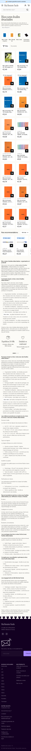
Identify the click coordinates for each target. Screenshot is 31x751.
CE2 (2, 675)
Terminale (3, 701)
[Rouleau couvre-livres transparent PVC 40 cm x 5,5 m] (8, 242)
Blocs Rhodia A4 (5, 27)
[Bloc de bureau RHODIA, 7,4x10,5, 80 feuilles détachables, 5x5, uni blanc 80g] (22, 214)
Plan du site (19, 683)
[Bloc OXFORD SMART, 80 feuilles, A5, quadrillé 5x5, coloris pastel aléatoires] (22, 124)
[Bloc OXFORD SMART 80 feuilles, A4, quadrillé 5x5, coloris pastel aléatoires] (22, 147)
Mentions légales (5, 726)
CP (2, 669)
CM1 (2, 678)
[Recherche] (27, 10)
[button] (14, 353)
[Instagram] (6, 633)
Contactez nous (5, 707)
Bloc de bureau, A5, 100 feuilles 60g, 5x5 (22, 67)
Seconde (3, 695)
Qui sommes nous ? (6, 710)
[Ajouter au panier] (12, 61)
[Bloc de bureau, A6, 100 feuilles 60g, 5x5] (8, 102)
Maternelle (4, 666)
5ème (2, 686)
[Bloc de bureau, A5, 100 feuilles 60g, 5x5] (22, 57)
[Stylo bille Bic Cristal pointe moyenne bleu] (22, 242)
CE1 (2, 672)
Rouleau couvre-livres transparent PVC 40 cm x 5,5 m (7, 252)
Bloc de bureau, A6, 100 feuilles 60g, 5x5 (8, 112)
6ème (2, 684)
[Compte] (25, 5)
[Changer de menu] (2, 5)
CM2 (2, 681)
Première (3, 698)
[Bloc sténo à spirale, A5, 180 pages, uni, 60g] (8, 57)
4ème (2, 689)
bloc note (6, 314)
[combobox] (15, 10)
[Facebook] (2, 633)
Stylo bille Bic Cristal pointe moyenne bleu (20, 251)
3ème (2, 692)
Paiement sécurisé (6, 729)
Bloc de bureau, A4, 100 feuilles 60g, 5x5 (22, 89)
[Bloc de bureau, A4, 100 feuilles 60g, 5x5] (22, 79)
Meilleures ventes (21, 680)
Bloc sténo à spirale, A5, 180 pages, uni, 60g (8, 67)
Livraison (3, 713)
